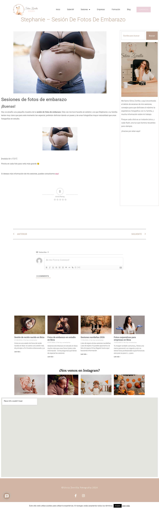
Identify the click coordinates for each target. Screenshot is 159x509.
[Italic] (49, 267)
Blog (129, 9)
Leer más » (17, 352)
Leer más (126, 506)
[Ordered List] (59, 267)
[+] (79, 267)
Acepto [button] (117, 506)
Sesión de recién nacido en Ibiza (29, 337)
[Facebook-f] (75, 495)
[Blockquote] (66, 267)
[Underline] (53, 267)
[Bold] (46, 267)
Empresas (101, 9)
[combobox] (133, 36)
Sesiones (84, 9)
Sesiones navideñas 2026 (93, 337)
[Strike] (56, 267)
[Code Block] (69, 267)
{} (75, 267)
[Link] (72, 267)
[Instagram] (83, 495)
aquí (57, 174)
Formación (116, 9)
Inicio (58, 9)
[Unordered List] (62, 267)
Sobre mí (70, 9)
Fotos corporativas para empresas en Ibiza (125, 338)
